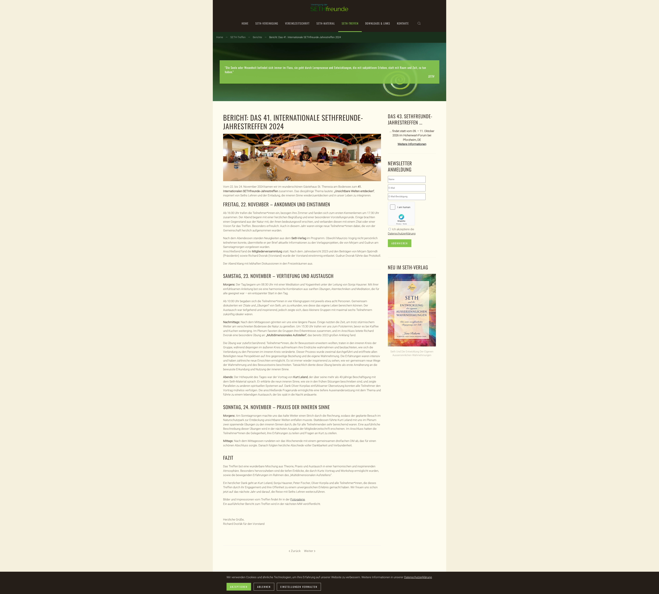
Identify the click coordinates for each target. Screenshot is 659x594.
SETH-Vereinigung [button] (266, 23)
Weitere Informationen (412, 144)
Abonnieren (399, 243)
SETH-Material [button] (325, 23)
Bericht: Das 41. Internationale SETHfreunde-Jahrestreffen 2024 (293, 121)
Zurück (295, 551)
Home (245, 23)
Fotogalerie (297, 499)
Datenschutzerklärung (401, 233)
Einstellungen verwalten (298, 587)
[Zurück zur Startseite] (329, 7)
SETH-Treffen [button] (350, 23)
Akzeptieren (238, 587)
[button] (419, 23)
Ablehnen (264, 587)
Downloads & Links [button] (377, 23)
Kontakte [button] (403, 23)
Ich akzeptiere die (401, 231)
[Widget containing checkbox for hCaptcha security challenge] (401, 213)
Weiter (308, 551)
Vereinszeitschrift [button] (297, 23)
